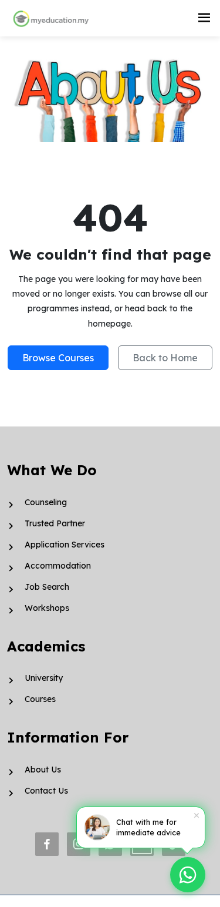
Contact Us (46, 790)
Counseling (46, 502)
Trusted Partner (55, 523)
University (44, 678)
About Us (43, 769)
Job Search (47, 587)
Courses (40, 699)
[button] (204, 18)
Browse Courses (58, 358)
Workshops (47, 608)
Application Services (64, 544)
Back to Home (165, 358)
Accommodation (58, 565)
